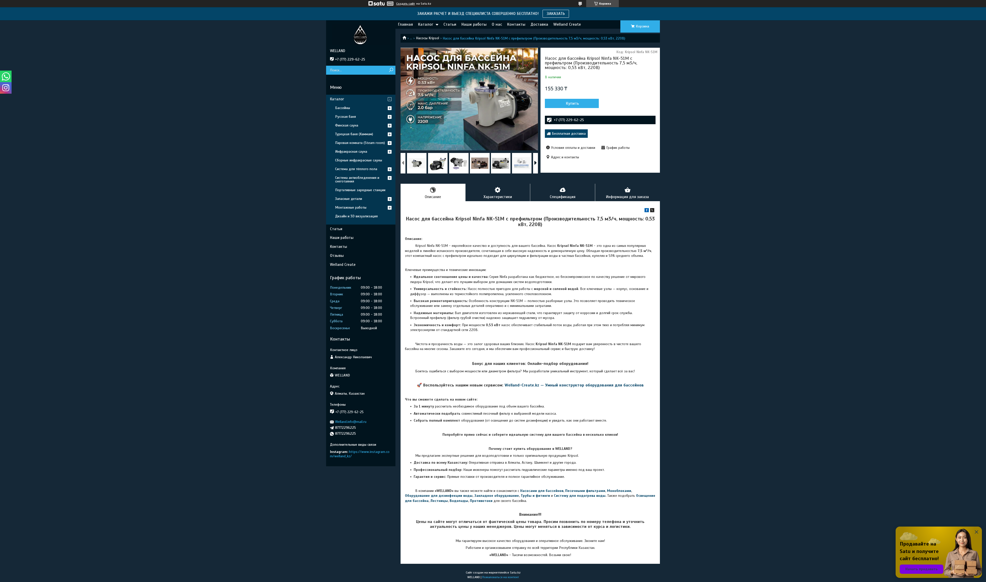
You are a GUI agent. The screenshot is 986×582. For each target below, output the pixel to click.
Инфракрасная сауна (351, 151)
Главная (405, 24)
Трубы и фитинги (535, 495)
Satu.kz (515, 572)
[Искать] (390, 70)
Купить (572, 103)
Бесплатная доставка (569, 133)
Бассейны (342, 108)
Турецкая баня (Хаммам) (354, 134)
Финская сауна (346, 125)
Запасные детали (348, 199)
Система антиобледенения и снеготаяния (357, 179)
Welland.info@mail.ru (350, 422)
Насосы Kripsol (427, 38)
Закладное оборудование (496, 495)
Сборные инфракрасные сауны (358, 160)
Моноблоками (619, 491)
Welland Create (567, 24)
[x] (652, 211)
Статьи (449, 24)
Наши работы (474, 24)
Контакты (516, 24)
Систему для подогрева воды (579, 495)
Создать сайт (405, 3)
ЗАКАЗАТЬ (556, 13)
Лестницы (439, 501)
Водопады (459, 501)
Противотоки (481, 501)
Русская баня (345, 116)
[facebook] (646, 211)
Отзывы (337, 255)
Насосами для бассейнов (541, 491)
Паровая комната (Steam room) (360, 143)
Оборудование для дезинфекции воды (438, 495)
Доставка (539, 24)
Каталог (425, 24)
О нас (497, 24)
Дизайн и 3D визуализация (356, 216)
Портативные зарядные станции (360, 190)
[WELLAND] (361, 34)
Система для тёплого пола (356, 169)
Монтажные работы (350, 207)
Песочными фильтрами (585, 491)
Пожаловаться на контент (500, 577)
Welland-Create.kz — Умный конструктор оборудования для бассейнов (574, 385)
